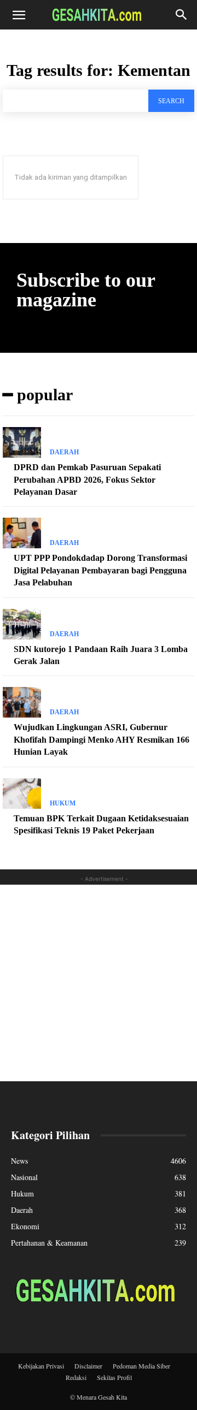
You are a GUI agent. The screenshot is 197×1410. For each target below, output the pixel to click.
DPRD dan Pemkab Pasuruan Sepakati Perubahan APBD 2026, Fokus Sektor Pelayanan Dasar (87, 479)
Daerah (64, 452)
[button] (18, 14)
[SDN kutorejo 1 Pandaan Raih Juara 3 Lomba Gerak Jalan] (22, 624)
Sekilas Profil (114, 1377)
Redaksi (76, 1377)
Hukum (63, 803)
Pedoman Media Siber (141, 1365)
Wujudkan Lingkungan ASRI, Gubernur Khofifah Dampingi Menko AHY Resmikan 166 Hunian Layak (101, 739)
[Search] (181, 14)
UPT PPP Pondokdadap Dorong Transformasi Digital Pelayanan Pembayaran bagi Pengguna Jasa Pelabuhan (100, 570)
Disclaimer (88, 1365)
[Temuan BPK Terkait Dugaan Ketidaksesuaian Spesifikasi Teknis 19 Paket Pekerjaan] (22, 793)
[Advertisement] (98, 983)
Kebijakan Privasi (41, 1365)
